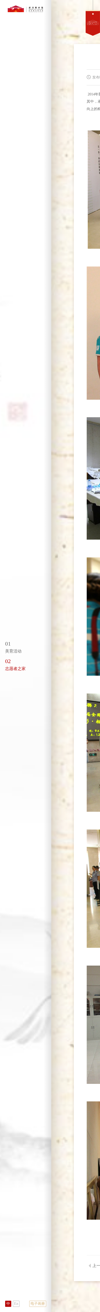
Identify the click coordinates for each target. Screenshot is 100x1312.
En (16, 1304)
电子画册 (38, 1304)
